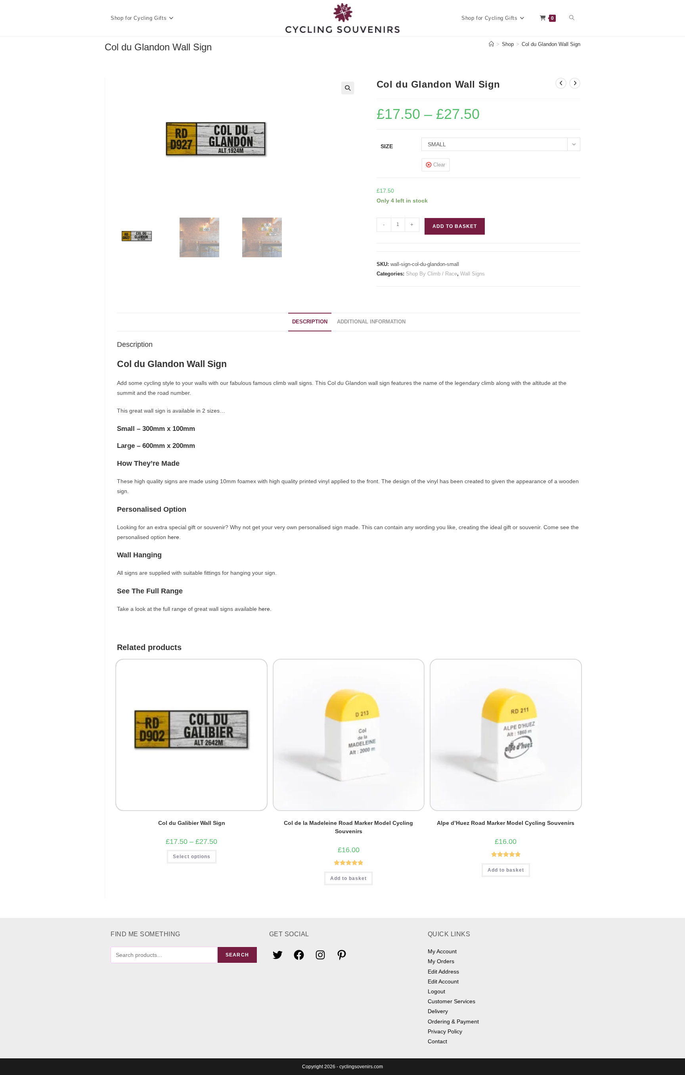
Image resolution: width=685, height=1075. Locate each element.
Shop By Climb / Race (431, 274)
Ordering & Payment (453, 1021)
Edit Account (443, 981)
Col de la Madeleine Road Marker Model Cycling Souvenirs (348, 827)
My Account (442, 951)
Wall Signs (472, 274)
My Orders (441, 961)
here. (265, 609)
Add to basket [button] (348, 878)
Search (237, 955)
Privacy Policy (445, 1031)
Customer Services (451, 1001)
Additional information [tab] (371, 322)
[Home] (491, 44)
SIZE (387, 146)
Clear (439, 165)
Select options (191, 856)
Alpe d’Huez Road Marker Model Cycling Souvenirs (505, 823)
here (173, 537)
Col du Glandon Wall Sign (551, 44)
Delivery (438, 1011)
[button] (347, 88)
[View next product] (574, 83)
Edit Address (443, 971)
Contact (437, 1041)
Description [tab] (309, 322)
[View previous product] (560, 83)
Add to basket (454, 226)
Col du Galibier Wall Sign (191, 823)
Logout (436, 991)
